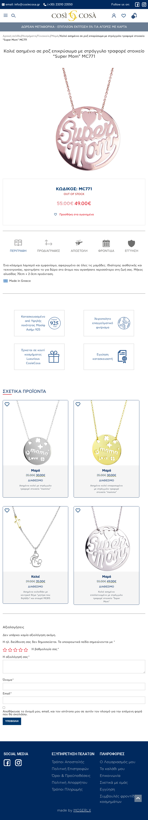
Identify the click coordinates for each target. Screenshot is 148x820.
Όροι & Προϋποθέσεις (71, 776)
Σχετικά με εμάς (114, 782)
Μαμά (54, 36)
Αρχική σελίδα (12, 36)
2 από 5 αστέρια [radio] (10, 650)
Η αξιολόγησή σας (16, 657)
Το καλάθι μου (112, 769)
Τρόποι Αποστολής (68, 762)
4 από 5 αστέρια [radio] (20, 650)
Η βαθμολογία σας (45, 649)
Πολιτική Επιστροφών (70, 769)
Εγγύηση (107, 789)
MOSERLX (82, 810)
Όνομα (8, 679)
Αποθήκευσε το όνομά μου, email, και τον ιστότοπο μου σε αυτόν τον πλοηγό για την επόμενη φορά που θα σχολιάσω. (72, 713)
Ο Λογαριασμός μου (117, 762)
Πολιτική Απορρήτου (69, 782)
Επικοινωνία (110, 776)
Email (7, 693)
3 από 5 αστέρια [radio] (15, 650)
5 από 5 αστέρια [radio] (26, 650)
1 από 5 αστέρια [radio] (5, 650)
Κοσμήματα (29, 36)
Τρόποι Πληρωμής (67, 789)
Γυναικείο (44, 36)
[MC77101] (88, 120)
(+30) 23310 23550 (60, 4)
